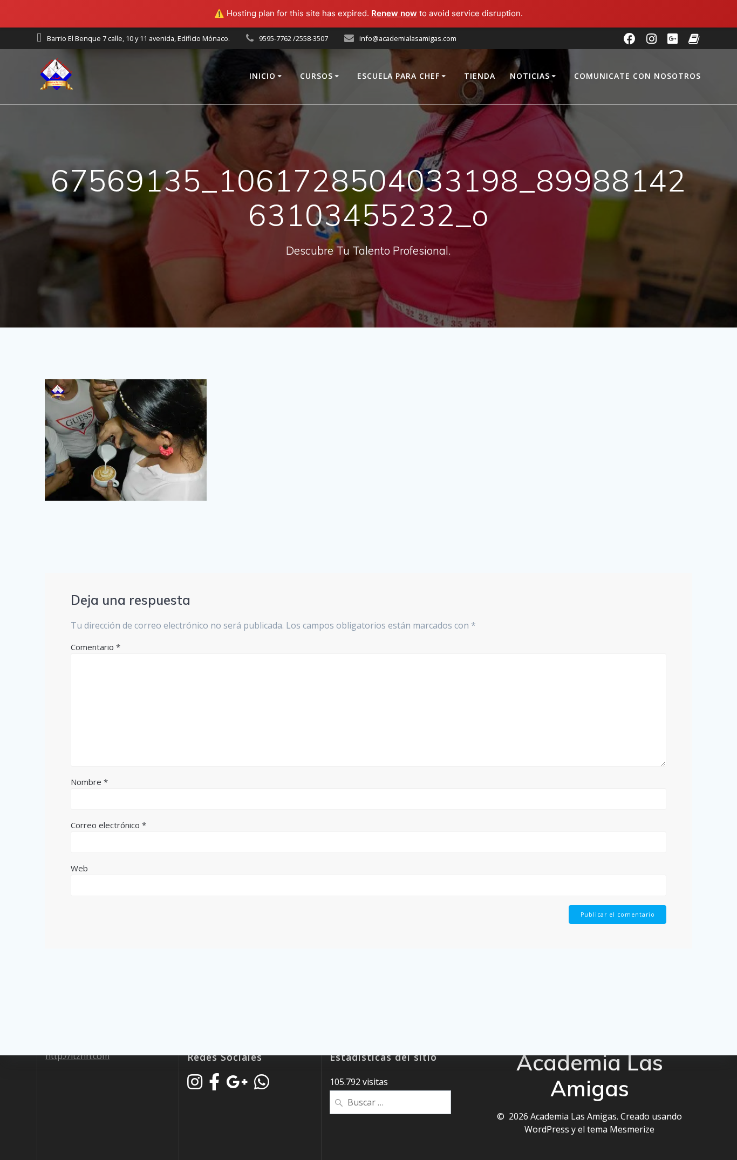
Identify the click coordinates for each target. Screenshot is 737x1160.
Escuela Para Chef (398, 76)
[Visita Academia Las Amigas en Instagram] (194, 1085)
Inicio (262, 76)
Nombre (89, 781)
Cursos (316, 76)
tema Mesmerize (620, 1129)
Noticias (530, 76)
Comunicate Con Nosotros (637, 76)
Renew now (394, 13)
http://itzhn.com (77, 1056)
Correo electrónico (108, 825)
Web (79, 868)
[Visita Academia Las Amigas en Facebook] (214, 1085)
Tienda (479, 76)
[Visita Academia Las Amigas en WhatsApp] (261, 1085)
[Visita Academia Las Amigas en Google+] (237, 1085)
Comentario (95, 647)
